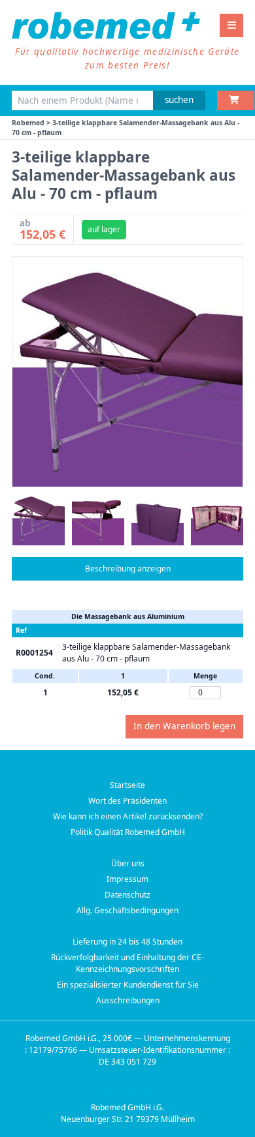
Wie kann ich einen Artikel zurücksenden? (128, 816)
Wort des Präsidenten (127, 800)
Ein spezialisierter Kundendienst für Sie (128, 984)
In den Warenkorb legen (184, 726)
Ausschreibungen (128, 1000)
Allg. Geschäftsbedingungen (127, 910)
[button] (38, 519)
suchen (179, 100)
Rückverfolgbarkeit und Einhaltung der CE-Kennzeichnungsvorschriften (127, 963)
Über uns (127, 863)
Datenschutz (127, 894)
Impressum (127, 879)
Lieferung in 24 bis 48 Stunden (127, 941)
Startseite (127, 785)
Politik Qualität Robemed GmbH (128, 832)
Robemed (28, 122)
